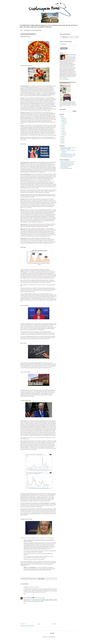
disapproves (25, 271)
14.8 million (40, 231)
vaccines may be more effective (33, 273)
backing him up (49, 430)
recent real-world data (44, 105)
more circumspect (51, 442)
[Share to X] (40, 578)
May (63, 128)
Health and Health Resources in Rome (68, 161)
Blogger (53, 636)
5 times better (40, 276)
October (63, 120)
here (37, 133)
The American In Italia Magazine (66, 168)
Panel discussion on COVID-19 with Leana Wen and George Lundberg (68, 148)
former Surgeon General (50, 334)
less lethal (50, 509)
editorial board (31, 426)
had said (45, 423)
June (63, 126)
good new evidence (32, 194)
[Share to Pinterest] (43, 578)
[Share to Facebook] (42, 578)
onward (25, 428)
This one (22, 537)
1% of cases (50, 271)
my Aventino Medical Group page (67, 156)
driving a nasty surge (44, 280)
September (64, 123)
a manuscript (28, 114)
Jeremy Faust (34, 334)
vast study (31, 209)
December (64, 118)
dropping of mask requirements (28, 431)
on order (52, 232)
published (32, 192)
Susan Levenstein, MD (28, 597)
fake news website (48, 567)
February (63, 133)
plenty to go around (35, 229)
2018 (62, 141)
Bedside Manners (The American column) (68, 155)
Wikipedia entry (25, 565)
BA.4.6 (49, 274)
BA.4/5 (28, 92)
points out (31, 233)
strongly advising (31, 87)
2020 (62, 138)
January (63, 134)
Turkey (50, 367)
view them (50, 135)
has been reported (34, 240)
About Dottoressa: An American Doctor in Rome (33, 30)
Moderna (28, 180)
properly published (41, 164)
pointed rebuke (27, 429)
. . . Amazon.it (63, 152)
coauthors (24, 132)
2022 (62, 117)
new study (23, 362)
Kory (52, 131)
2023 (62, 116)
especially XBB (34, 280)
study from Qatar (31, 224)
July (62, 125)
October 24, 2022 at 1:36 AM (34, 587)
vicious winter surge (28, 299)
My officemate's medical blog (66, 165)
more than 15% (40, 275)
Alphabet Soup (64, 121)
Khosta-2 (34, 288)
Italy (46, 367)
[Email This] (38, 578)
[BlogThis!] (39, 578)
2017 (62, 142)
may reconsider (47, 500)
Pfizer (23, 180)
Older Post (55, 623)
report (45, 200)
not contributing (33, 448)
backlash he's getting (41, 425)
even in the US (31, 108)
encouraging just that (33, 102)
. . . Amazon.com (64, 151)
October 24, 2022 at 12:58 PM (39, 597)
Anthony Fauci (45, 426)
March (63, 131)
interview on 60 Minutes (35, 420)
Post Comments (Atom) (29, 625)
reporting (32, 138)
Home (22, 30)
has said (39, 278)
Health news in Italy (64, 167)
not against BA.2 (37, 89)
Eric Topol (51, 426)
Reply (25, 593)
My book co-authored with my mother (67, 164)
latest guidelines (50, 323)
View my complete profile (64, 79)
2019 (62, 139)
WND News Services (35, 537)
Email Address (63, 43)
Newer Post (23, 623)
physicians (24, 333)
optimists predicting (44, 503)
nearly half (43, 437)
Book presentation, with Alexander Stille (68, 154)
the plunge (41, 214)
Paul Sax (51, 117)
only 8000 (40, 108)
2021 (62, 136)
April (63, 130)
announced (26, 181)
